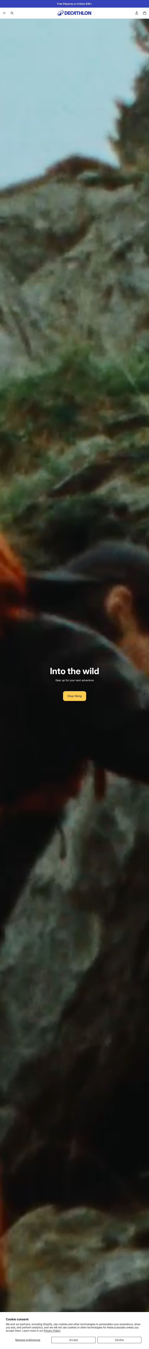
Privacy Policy (52, 1330)
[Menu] (4, 13)
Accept (73, 1339)
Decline (119, 1339)
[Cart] (145, 13)
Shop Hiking (74, 696)
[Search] (12, 13)
